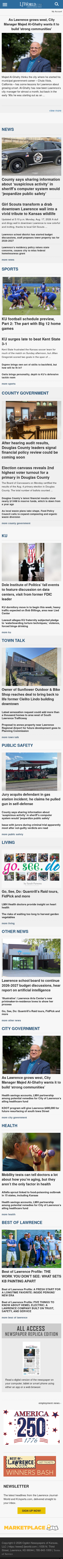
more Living (8, 923)
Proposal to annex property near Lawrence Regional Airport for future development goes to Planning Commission (31, 728)
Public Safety (17, 745)
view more (55, 110)
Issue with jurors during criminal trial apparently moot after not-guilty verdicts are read (31, 826)
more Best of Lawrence (14, 1317)
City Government (21, 1028)
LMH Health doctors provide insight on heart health (29, 905)
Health (9, 1125)
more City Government (14, 1117)
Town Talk (13, 640)
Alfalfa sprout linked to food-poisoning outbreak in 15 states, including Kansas (31, 1193)
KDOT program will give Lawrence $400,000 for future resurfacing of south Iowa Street (30, 1109)
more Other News (11, 1020)
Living (8, 842)
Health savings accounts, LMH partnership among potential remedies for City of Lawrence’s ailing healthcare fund (31, 1098)
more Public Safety (12, 834)
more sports (9, 383)
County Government (25, 393)
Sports (10, 269)
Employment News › (50, 1403)
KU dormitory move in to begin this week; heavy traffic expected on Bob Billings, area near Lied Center (31, 610)
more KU (6, 632)
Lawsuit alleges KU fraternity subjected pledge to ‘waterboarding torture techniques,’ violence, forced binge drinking (31, 623)
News (8, 129)
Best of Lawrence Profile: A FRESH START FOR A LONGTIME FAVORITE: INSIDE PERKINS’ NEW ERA (31, 1292)
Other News (15, 931)
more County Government (16, 523)
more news (8, 259)
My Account (57, 11)
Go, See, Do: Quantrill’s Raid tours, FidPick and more (31, 1012)
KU (4, 535)
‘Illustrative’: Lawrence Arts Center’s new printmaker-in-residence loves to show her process (27, 1001)
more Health (8, 1214)
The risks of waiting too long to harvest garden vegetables (30, 915)
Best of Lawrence (22, 1222)
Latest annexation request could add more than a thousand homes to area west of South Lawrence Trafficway (30, 715)
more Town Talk (10, 737)
